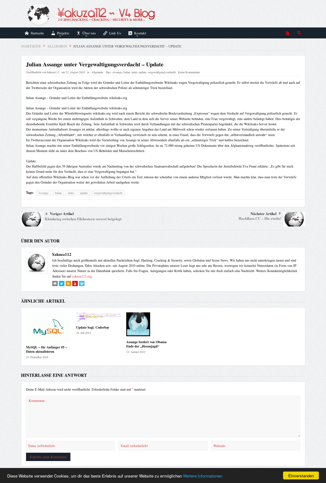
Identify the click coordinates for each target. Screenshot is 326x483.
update (142, 72)
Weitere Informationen (202, 476)
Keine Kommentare (189, 72)
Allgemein (97, 72)
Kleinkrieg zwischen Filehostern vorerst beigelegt (83, 218)
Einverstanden (301, 475)
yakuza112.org (82, 276)
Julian (126, 72)
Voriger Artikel (62, 213)
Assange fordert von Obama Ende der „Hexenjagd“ (146, 344)
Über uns (89, 33)
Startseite (37, 33)
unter (134, 72)
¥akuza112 (53, 72)
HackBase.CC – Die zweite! (260, 218)
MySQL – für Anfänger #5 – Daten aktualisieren (46, 349)
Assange (117, 72)
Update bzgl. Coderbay (92, 327)
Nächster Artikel (263, 213)
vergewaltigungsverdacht (161, 72)
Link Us (115, 33)
